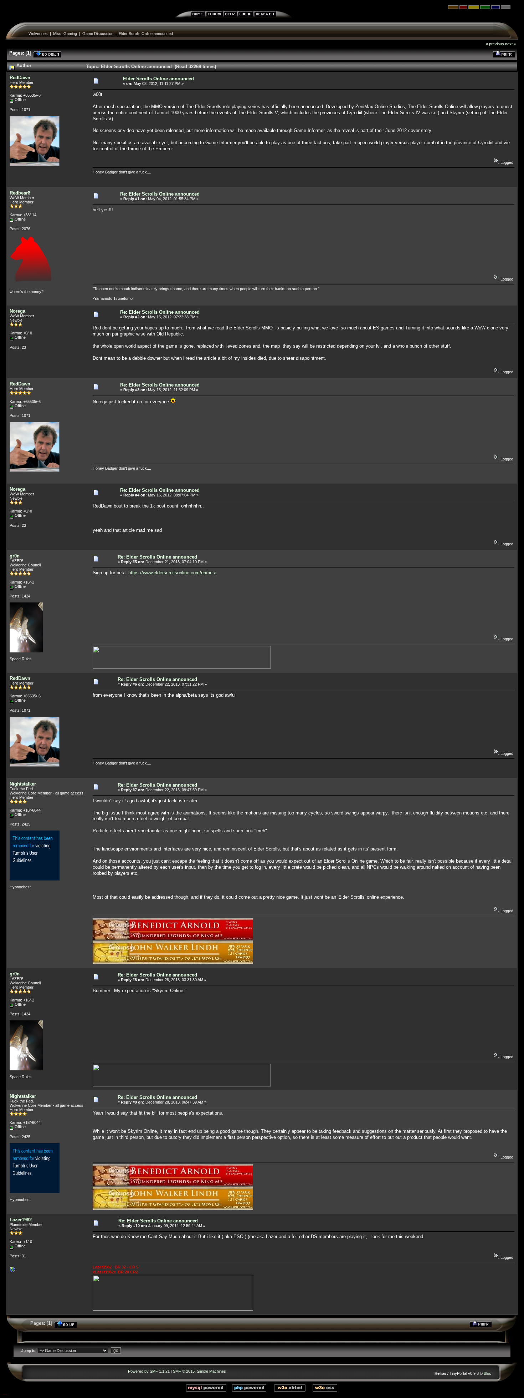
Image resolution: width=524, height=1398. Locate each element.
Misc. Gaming (65, 33)
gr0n (15, 556)
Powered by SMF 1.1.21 (149, 1371)
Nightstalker (23, 784)
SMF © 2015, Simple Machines (199, 1371)
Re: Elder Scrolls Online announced (160, 194)
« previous (495, 44)
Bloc (487, 1373)
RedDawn (20, 77)
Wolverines (38, 33)
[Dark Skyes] (12, 1271)
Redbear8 (20, 193)
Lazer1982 (21, 1219)
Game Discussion (97, 33)
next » (510, 44)
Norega (17, 311)
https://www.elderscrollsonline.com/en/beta (172, 572)
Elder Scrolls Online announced (146, 33)
